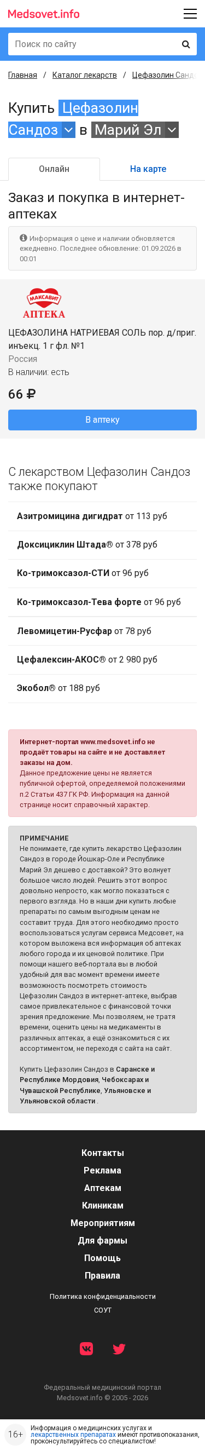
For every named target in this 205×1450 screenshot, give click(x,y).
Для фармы (102, 1240)
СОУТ (103, 1310)
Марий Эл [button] (128, 130)
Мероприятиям (103, 1223)
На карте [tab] (148, 169)
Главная (22, 75)
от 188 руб (58, 688)
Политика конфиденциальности (103, 1296)
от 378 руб (87, 544)
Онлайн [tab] (54, 169)
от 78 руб (84, 631)
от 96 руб (83, 573)
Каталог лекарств (84, 75)
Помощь (102, 1258)
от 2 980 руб (87, 659)
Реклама (102, 1170)
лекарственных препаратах (73, 1435)
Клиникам (103, 1205)
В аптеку (102, 420)
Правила (102, 1275)
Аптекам (102, 1188)
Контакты (102, 1153)
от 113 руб (92, 516)
